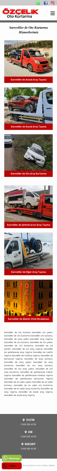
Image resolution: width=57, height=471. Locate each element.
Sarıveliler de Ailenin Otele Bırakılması (28, 319)
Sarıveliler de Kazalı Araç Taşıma (28, 126)
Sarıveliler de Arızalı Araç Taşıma (28, 79)
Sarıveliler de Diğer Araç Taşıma (28, 272)
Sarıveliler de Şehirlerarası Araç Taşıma (28, 225)
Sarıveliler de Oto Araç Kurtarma (28, 173)
